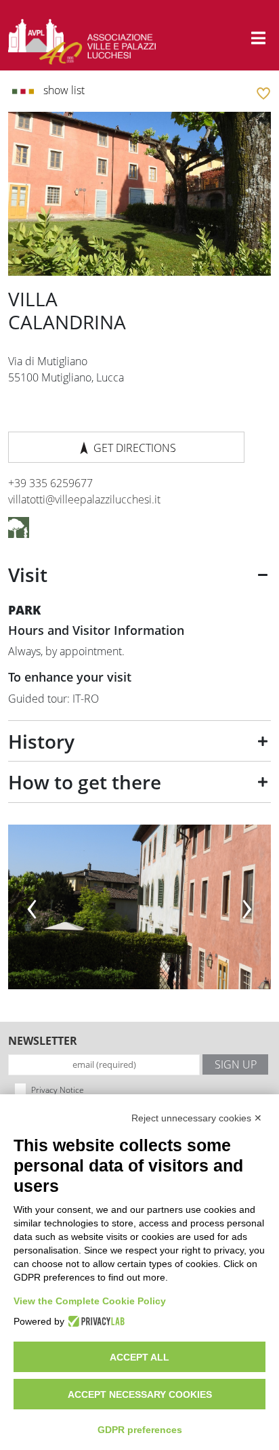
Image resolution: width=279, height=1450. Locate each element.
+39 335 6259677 (50, 483)
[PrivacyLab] (94, 1321)
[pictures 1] (139, 907)
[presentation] (32, 903)
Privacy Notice (57, 1090)
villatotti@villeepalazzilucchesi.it (84, 499)
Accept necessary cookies (140, 1394)
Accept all (139, 1357)
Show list (63, 90)
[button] (258, 38)
